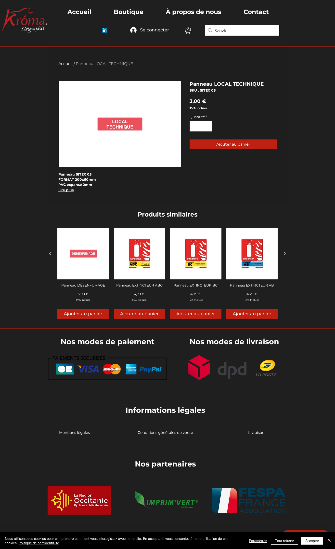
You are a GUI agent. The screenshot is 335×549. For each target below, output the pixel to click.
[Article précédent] (50, 253)
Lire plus (66, 190)
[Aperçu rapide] (83, 253)
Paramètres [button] (258, 540)
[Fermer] (329, 540)
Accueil (65, 63)
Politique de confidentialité (39, 542)
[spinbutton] (201, 126)
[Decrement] (194, 126)
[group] (167, 273)
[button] (188, 30)
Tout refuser (284, 540)
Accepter (312, 540)
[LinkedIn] (104, 30)
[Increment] (207, 126)
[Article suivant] (285, 253)
